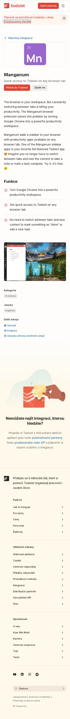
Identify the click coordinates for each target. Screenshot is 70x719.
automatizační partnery (47, 437)
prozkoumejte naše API (30, 442)
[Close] (64, 18)
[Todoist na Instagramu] (29, 675)
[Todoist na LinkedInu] (22, 675)
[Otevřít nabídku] (63, 6)
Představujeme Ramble (17, 21)
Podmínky (45, 697)
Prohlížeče (10, 296)
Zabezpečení (19, 697)
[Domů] (14, 6)
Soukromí (33, 697)
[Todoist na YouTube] (14, 675)
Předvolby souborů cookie (26, 700)
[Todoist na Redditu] (37, 675)
